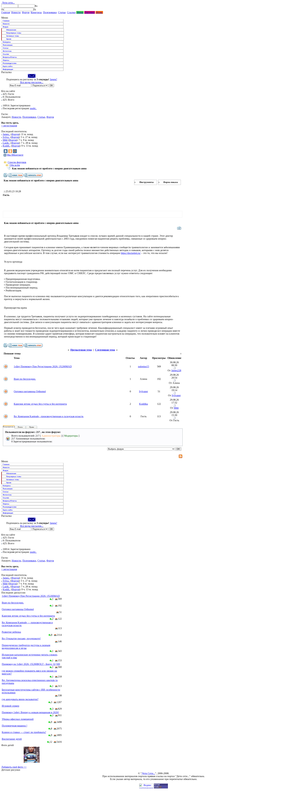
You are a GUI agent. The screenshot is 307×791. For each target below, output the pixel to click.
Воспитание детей (12, 739)
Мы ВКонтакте (15, 155)
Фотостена (7, 51)
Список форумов (17, 162)
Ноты (80, 12)
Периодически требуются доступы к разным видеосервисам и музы (26, 646)
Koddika (143, 404)
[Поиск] (2, 9)
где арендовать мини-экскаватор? (20, 699)
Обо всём (15, 165)
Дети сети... (8, 2)
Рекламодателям (9, 63)
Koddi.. (6, 145)
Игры (99, 12)
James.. (6, 134)
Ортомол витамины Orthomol (30, 391)
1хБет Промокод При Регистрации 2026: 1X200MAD (43, 366)
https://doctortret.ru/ (131, 253)
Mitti (5, 140)
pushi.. (33, 108)
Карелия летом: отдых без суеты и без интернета (40, 404)
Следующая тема (105, 349)
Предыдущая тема (81, 349)
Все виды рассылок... (31, 82)
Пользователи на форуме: (12, 427)
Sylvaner (143, 391)
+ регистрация (9, 125)
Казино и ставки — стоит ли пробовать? (24, 732)
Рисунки (89, 12)
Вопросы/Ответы (10, 57)
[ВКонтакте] (6, 151)
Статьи (62, 12)
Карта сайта (7, 66)
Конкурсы (36, 12)
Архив (8, 39)
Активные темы (12, 36)
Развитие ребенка (11, 632)
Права (31, 427)
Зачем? (53, 79)
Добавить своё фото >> (14, 767)
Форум (25, 12)
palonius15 (143, 366)
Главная (5, 12)
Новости (16, 12)
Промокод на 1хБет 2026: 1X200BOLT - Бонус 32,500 (31, 664)
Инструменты (146, 182)
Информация (8, 69)
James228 (176, 370)
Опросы (6, 60)
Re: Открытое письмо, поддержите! (21, 638)
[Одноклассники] (10, 151)
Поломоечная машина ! (14, 725)
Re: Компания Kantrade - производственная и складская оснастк (48, 416)
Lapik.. (6, 143)
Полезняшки (50, 12)
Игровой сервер (10, 705)
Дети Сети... (148, 773)
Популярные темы (13, 33)
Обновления (11, 30)
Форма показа (170, 182)
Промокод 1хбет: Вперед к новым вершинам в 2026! (30, 712)
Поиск (20, 427)
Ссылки (71, 12)
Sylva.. (6, 137)
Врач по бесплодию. (25, 379)
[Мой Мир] (15, 151)
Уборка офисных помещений (18, 719)
